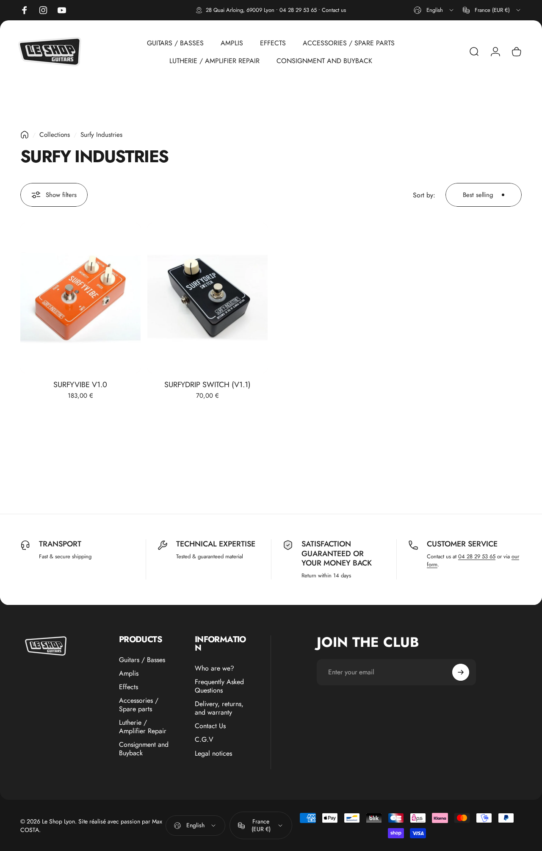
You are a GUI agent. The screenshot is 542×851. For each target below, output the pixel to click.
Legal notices (213, 753)
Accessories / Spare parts (138, 704)
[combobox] (434, 10)
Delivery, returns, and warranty (219, 708)
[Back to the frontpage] (24, 134)
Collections (54, 134)
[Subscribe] (460, 672)
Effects (128, 687)
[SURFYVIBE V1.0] (80, 298)
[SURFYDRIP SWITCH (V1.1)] (207, 298)
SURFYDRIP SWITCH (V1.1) (207, 384)
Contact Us (210, 726)
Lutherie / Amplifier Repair (142, 726)
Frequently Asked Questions (219, 686)
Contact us (334, 10)
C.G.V (204, 739)
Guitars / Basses (142, 660)
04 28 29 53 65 (298, 10)
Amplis (128, 673)
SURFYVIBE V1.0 (80, 384)
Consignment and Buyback (144, 748)
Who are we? (214, 668)
